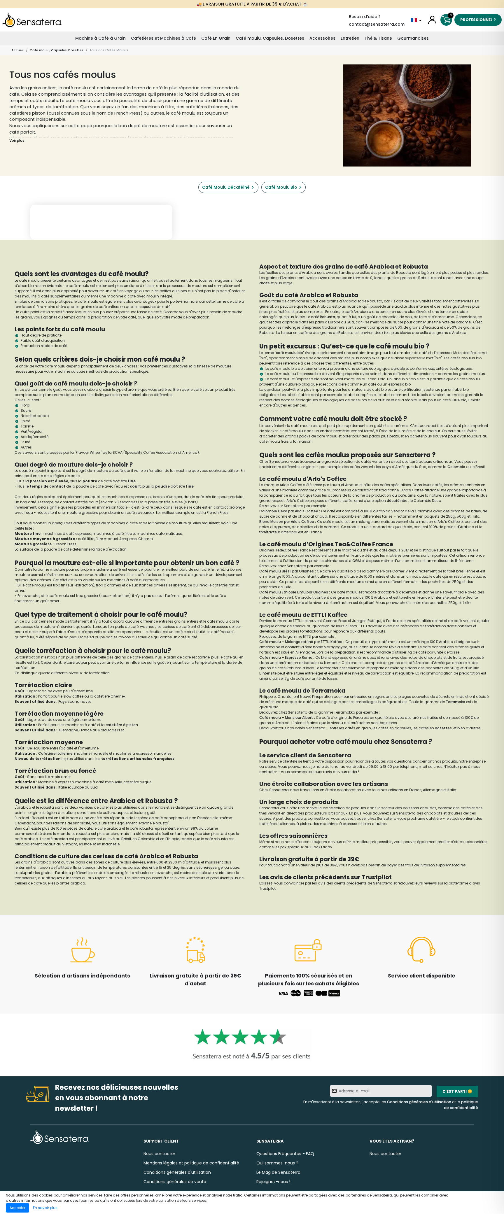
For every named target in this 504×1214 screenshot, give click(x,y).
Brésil (126, 838)
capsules (148, 306)
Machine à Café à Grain (100, 38)
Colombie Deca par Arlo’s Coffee (288, 511)
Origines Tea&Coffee (278, 550)
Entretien (350, 38)
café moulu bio (289, 352)
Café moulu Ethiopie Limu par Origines (293, 592)
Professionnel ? (478, 19)
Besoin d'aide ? (365, 17)
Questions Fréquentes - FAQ (285, 1154)
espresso (313, 327)
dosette (442, 728)
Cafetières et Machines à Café (163, 38)
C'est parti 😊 (457, 1091)
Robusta (327, 316)
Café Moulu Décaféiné (226, 187)
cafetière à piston (122, 724)
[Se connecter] (432, 20)
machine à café (107, 569)
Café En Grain (215, 38)
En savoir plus (45, 1207)
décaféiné (396, 500)
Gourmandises (413, 38)
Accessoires (322, 38)
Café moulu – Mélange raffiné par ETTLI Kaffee (300, 641)
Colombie (456, 466)
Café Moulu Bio (281, 187)
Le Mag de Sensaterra (278, 1172)
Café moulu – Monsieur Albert (286, 717)
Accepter (17, 1207)
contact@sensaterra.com (377, 24)
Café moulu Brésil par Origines (286, 571)
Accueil (17, 50)
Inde (88, 844)
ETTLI (297, 620)
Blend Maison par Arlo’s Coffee (286, 521)
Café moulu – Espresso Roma (285, 657)
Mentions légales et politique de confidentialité (191, 1163)
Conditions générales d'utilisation (419, 1101)
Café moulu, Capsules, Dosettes (270, 38)
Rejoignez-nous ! (273, 1182)
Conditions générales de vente (175, 1182)
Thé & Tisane (378, 38)
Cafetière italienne (55, 753)
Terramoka (456, 701)
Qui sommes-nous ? (277, 1163)
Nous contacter (159, 1154)
